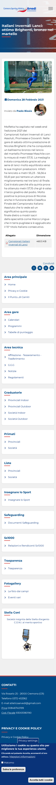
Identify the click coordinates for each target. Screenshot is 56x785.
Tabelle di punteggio (20, 332)
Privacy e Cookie (17, 290)
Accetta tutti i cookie (41, 780)
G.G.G (11, 365)
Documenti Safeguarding (23, 522)
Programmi (15, 326)
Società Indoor (16, 412)
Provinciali (14, 441)
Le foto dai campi (18, 591)
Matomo (9, 762)
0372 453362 (19, 698)
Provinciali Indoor (18, 400)
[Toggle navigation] (51, 8)
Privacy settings (28, 740)
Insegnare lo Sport (19, 499)
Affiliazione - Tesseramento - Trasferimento (24, 357)
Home (12, 284)
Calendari (13, 319)
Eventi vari (14, 597)
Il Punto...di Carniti (18, 297)
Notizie (12, 371)
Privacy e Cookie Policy (15, 737)
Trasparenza (15, 568)
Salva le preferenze (13, 769)
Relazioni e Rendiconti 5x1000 (26, 545)
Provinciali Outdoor (19, 406)
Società (12, 448)
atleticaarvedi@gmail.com (25, 703)
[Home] (20, 7)
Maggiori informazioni (22, 756)
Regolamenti (16, 377)
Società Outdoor (18, 418)
